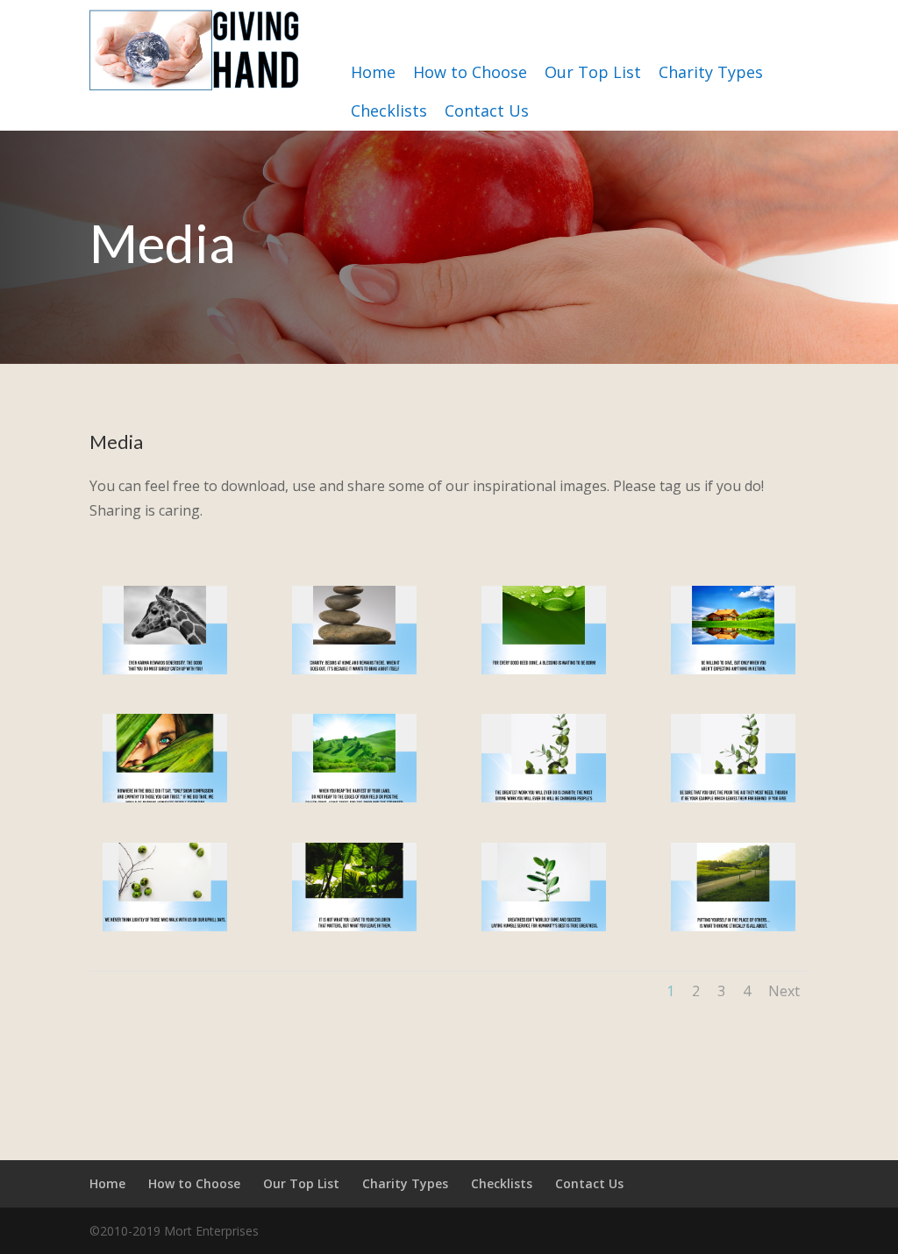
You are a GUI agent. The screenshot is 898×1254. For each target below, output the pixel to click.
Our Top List (593, 71)
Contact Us (487, 110)
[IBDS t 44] (354, 797)
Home (373, 71)
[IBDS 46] (733, 669)
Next (784, 991)
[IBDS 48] (354, 669)
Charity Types (711, 71)
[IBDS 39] (544, 926)
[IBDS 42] (733, 797)
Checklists (389, 110)
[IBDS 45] (165, 797)
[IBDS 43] (544, 797)
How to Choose (470, 71)
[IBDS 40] (354, 926)
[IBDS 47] (544, 669)
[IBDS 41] (165, 926)
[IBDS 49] (165, 669)
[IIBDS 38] (733, 926)
